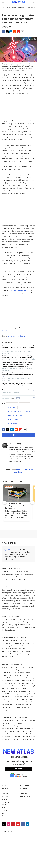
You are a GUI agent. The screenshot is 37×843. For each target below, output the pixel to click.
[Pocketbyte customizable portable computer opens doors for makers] (18, 493)
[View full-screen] (35, 39)
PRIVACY (4, 807)
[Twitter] (7, 31)
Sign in (7, 549)
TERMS (4, 805)
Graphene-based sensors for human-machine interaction (17, 390)
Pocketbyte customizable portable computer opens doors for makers (17, 506)
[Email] (22, 31)
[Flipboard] (18, 31)
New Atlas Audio (13, 423)
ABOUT (4, 791)
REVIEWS (4, 799)
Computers (12, 407)
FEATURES (5, 796)
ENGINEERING (11, 7)
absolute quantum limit (18, 290)
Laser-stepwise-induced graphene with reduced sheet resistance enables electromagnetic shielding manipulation (18, 373)
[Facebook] (3, 31)
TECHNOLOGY (24, 791)
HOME (4, 785)
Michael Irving (15, 444)
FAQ (3, 816)
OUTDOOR (21, 7)
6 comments (20, 435)
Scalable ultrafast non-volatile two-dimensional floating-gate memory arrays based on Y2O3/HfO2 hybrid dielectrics (18, 356)
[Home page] (18, 3)
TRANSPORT (31, 7)
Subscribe (18, 769)
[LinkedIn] (10, 31)
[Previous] (5, 502)
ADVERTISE (5, 802)
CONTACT (5, 810)
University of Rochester (16, 336)
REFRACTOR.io (25, 796)
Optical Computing (14, 411)
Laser (28, 411)
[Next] (32, 502)
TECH (3, 7)
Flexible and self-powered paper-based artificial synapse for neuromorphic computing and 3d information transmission (18, 346)
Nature (4, 330)
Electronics (5, 12)
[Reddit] (14, 31)
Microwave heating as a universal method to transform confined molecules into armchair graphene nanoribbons (17, 384)
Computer (24, 404)
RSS (3, 813)
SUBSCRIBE (5, 788)
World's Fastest (13, 419)
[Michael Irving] (5, 445)
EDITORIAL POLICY (8, 794)
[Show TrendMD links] (34, 398)
